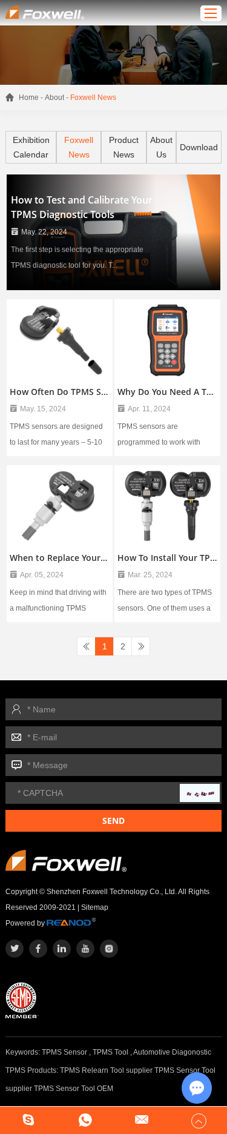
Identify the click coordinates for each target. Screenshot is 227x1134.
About (54, 97)
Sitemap (94, 907)
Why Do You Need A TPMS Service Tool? (167, 391)
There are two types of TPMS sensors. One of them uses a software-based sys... (164, 602)
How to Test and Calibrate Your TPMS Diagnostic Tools (82, 207)
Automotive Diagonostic (172, 1052)
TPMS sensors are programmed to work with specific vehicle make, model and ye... (164, 436)
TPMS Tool (110, 1052)
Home (29, 97)
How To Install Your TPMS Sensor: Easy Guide (167, 557)
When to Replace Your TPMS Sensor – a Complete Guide (60, 557)
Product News (124, 147)
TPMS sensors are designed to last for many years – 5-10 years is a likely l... (56, 436)
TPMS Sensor (64, 1052)
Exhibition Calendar (31, 147)
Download (199, 147)
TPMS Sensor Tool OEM (73, 1088)
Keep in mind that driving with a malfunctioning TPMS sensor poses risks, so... (58, 602)
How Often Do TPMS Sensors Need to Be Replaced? (60, 391)
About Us (161, 147)
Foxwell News (78, 147)
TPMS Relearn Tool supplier (106, 1070)
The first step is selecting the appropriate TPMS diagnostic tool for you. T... (77, 257)
